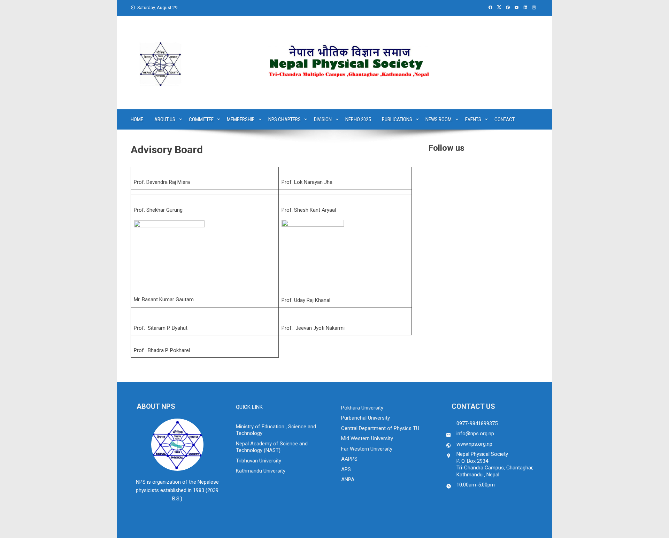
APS (346, 469)
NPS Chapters (284, 119)
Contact (504, 119)
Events (473, 119)
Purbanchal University (365, 418)
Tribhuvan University (258, 461)
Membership (241, 119)
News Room (438, 119)
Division (323, 119)
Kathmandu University (260, 471)
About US (164, 119)
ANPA (347, 479)
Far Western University (366, 449)
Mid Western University (367, 438)
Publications (397, 119)
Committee (201, 119)
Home (137, 119)
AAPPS (349, 459)
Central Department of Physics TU (380, 428)
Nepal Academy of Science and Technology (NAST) (272, 447)
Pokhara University (362, 408)
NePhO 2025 (358, 119)
